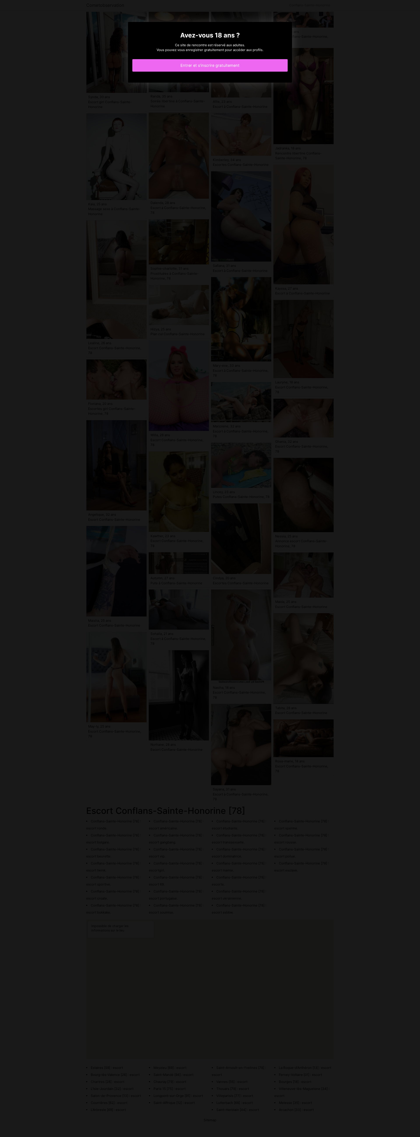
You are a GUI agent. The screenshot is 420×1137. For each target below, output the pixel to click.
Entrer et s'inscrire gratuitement (210, 65)
